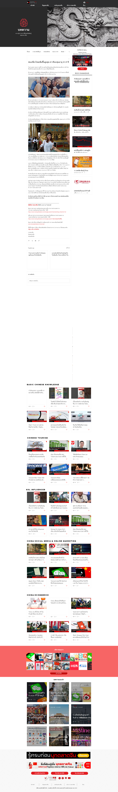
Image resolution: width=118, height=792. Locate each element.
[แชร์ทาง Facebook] (29, 240)
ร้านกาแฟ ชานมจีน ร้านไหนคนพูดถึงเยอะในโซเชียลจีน (37, 254)
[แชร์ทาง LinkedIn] (35, 240)
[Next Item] (89, 661)
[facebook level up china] (62, 778)
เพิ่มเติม (62, 51)
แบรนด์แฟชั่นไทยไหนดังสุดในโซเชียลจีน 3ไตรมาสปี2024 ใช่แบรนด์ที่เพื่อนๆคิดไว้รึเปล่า (60, 254)
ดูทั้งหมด (68, 247)
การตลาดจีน (30, 232)
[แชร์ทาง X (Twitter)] (32, 240)
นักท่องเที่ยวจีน (47, 51)
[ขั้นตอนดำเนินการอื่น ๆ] (69, 59)
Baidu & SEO (55, 51)
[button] (71, 5)
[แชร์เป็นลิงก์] (39, 240)
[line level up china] (66, 778)
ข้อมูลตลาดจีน (31, 234)
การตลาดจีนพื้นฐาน (37, 51)
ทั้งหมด (28, 51)
